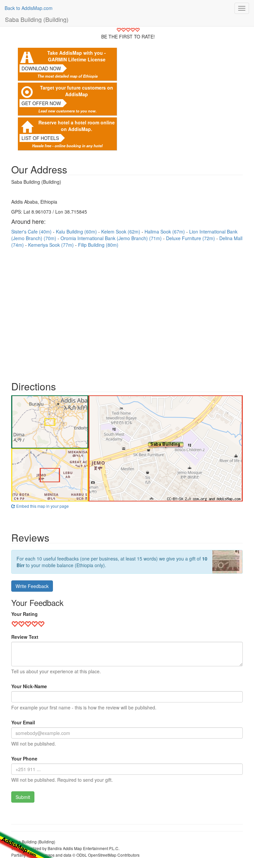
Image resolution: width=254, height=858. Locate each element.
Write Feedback (32, 586)
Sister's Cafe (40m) (32, 231)
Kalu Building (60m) (77, 231)
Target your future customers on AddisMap (76, 91)
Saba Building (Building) (36, 19)
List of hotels (40, 138)
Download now (41, 68)
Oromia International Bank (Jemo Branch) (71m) (112, 238)
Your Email (23, 722)
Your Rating (24, 614)
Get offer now (41, 103)
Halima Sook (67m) (165, 231)
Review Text (24, 636)
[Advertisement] (127, 311)
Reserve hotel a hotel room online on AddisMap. (76, 125)
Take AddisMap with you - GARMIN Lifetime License (76, 56)
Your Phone (24, 758)
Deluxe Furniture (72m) (191, 238)
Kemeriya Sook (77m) (51, 244)
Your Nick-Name (29, 686)
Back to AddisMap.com (29, 8)
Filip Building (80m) (98, 244)
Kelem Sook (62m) (121, 231)
